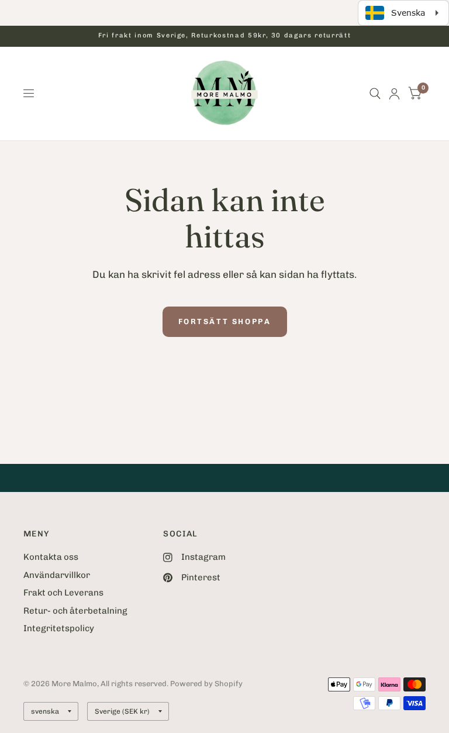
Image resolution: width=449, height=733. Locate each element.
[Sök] (375, 93)
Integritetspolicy (58, 628)
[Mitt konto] (394, 93)
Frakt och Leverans (63, 592)
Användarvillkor (56, 575)
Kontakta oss (50, 557)
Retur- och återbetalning (75, 610)
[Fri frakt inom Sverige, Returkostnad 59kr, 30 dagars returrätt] (224, 36)
